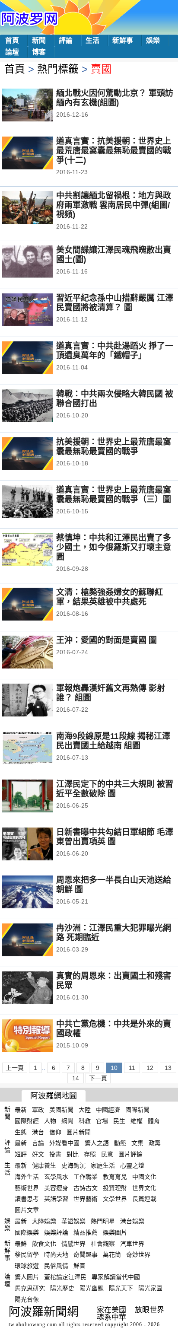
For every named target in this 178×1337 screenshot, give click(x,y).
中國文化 (144, 1176)
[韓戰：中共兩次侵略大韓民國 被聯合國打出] (39, 406)
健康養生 (44, 1165)
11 (132, 1067)
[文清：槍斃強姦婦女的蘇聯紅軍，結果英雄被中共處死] (39, 605)
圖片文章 (27, 1209)
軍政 (38, 1109)
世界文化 (144, 1187)
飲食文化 (44, 1243)
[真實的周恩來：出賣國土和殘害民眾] (39, 988)
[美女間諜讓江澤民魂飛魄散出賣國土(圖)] (39, 262)
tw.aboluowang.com (33, 1324)
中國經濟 (108, 1109)
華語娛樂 (73, 1221)
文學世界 (115, 1198)
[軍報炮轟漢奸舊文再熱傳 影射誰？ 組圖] (39, 701)
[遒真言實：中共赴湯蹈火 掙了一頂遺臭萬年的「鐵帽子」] (39, 358)
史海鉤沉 (73, 1165)
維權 (136, 1120)
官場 (102, 1120)
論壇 (12, 52)
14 (75, 1078)
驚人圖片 (27, 1276)
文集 (137, 1143)
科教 (85, 1120)
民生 (119, 1120)
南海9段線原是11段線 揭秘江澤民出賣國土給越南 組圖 (113, 741)
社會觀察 (103, 1243)
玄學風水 (56, 1176)
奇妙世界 (138, 1254)
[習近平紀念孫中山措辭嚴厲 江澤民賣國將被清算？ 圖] (39, 310)
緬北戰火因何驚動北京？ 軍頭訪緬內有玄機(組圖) (114, 98)
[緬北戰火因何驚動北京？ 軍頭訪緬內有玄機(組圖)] (39, 106)
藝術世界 (27, 1187)
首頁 (12, 40)
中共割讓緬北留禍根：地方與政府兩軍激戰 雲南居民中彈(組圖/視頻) (113, 205)
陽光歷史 (62, 1288)
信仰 (55, 1131)
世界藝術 (85, 1198)
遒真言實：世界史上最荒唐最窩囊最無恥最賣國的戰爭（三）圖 (113, 494)
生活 (92, 40)
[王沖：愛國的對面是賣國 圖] (39, 653)
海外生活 (27, 1176)
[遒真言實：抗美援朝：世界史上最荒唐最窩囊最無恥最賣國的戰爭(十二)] (39, 154)
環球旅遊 (27, 1265)
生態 (21, 1131)
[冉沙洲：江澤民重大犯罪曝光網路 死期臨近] (39, 940)
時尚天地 (56, 1254)
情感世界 (73, 1243)
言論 (38, 1143)
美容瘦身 (56, 1187)
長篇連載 (144, 1198)
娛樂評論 (56, 1232)
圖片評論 (130, 1154)
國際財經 (27, 1120)
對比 (73, 1154)
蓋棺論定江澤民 (65, 1276)
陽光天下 (121, 1288)
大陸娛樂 (44, 1221)
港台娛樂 (132, 1221)
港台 (38, 1131)
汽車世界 (132, 1243)
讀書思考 (27, 1198)
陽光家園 (150, 1288)
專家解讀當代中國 (116, 1276)
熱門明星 (103, 1221)
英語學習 (56, 1198)
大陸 (85, 1109)
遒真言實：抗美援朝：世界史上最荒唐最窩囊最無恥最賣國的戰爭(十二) (113, 151)
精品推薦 (85, 1232)
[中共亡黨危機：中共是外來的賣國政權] (39, 1036)
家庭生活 (103, 1165)
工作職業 (85, 1176)
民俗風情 (56, 1265)
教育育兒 (115, 1176)
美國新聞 (61, 1109)
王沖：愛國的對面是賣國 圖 (106, 640)
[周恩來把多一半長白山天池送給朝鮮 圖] (39, 892)
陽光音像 (27, 1299)
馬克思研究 (30, 1288)
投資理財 (115, 1187)
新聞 (39, 40)
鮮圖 (79, 1265)
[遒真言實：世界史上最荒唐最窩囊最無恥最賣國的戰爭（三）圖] (39, 502)
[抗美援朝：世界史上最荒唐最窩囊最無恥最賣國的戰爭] (39, 454)
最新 (21, 1109)
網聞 (67, 1120)
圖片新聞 (79, 1131)
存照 (90, 1154)
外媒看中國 (64, 1143)
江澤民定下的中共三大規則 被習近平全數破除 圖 (114, 789)
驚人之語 (97, 1143)
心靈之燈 (132, 1165)
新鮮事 (122, 40)
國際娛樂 (27, 1232)
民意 (107, 1154)
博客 (39, 52)
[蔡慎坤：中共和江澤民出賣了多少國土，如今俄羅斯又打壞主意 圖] (39, 550)
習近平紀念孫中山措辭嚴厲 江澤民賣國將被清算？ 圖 (114, 302)
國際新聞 (137, 1109)
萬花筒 (112, 1254)
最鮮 (21, 1243)
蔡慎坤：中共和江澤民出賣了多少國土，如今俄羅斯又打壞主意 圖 (113, 547)
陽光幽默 (91, 1288)
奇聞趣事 (85, 1254)
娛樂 (153, 40)
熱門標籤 (58, 69)
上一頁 (15, 1067)
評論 (66, 40)
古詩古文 (85, 1187)
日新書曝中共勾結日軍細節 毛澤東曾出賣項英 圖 (114, 837)
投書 (55, 1154)
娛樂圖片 (115, 1232)
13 (168, 1067)
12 (149, 1067)
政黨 (155, 1143)
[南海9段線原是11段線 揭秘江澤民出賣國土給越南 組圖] (39, 749)
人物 (50, 1120)
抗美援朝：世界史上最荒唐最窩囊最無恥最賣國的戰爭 (113, 446)
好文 (38, 1154)
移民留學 (27, 1254)
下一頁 (98, 1078)
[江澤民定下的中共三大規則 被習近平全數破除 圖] (39, 797)
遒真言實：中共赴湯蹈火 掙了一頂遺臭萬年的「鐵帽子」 (114, 350)
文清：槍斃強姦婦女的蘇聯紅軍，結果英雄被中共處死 (109, 597)
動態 (120, 1143)
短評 (21, 1154)
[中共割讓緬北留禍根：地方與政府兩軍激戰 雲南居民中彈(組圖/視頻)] (39, 208)
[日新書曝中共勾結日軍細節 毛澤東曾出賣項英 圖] (39, 845)
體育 (154, 1120)
